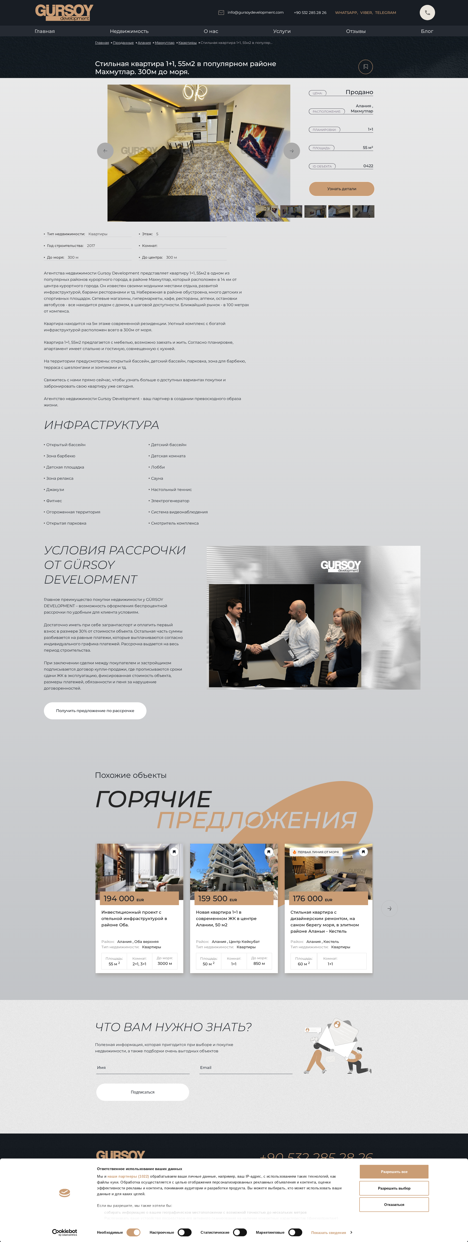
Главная (45, 31)
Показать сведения (328, 1232)
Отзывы (356, 31)
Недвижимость (129, 31)
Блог (427, 31)
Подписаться (143, 1092)
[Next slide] (389, 908)
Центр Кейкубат (244, 941)
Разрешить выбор (394, 1188)
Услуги (282, 31)
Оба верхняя (146, 941)
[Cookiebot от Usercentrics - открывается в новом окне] (64, 1232)
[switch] (185, 1232)
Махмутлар (165, 42)
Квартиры (187, 42)
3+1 (143, 964)
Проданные (123, 42)
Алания (144, 42)
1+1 (233, 964)
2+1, (136, 964)
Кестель (331, 941)
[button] (105, 151)
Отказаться (394, 1205)
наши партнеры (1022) (128, 1176)
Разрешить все (394, 1172)
